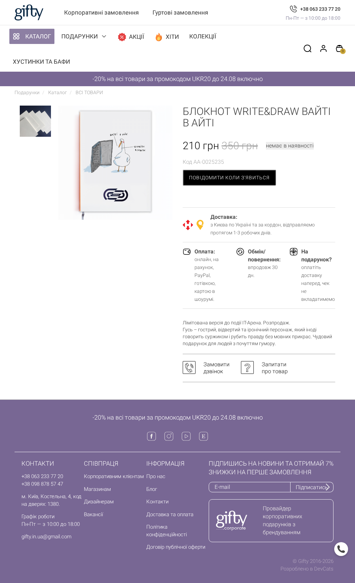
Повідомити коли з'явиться (229, 177)
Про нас (155, 476)
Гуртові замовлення (180, 12)
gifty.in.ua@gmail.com (46, 536)
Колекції (202, 36)
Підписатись (312, 487)
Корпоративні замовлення (101, 12)
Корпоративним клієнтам (114, 476)
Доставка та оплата (169, 514)
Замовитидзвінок (217, 368)
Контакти (157, 502)
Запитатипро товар (275, 368)
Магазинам (97, 489)
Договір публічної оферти (175, 547)
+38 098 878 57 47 (42, 484)
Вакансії (93, 514)
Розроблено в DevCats (307, 569)
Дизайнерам (99, 502)
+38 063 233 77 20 (320, 9)
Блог (151, 489)
